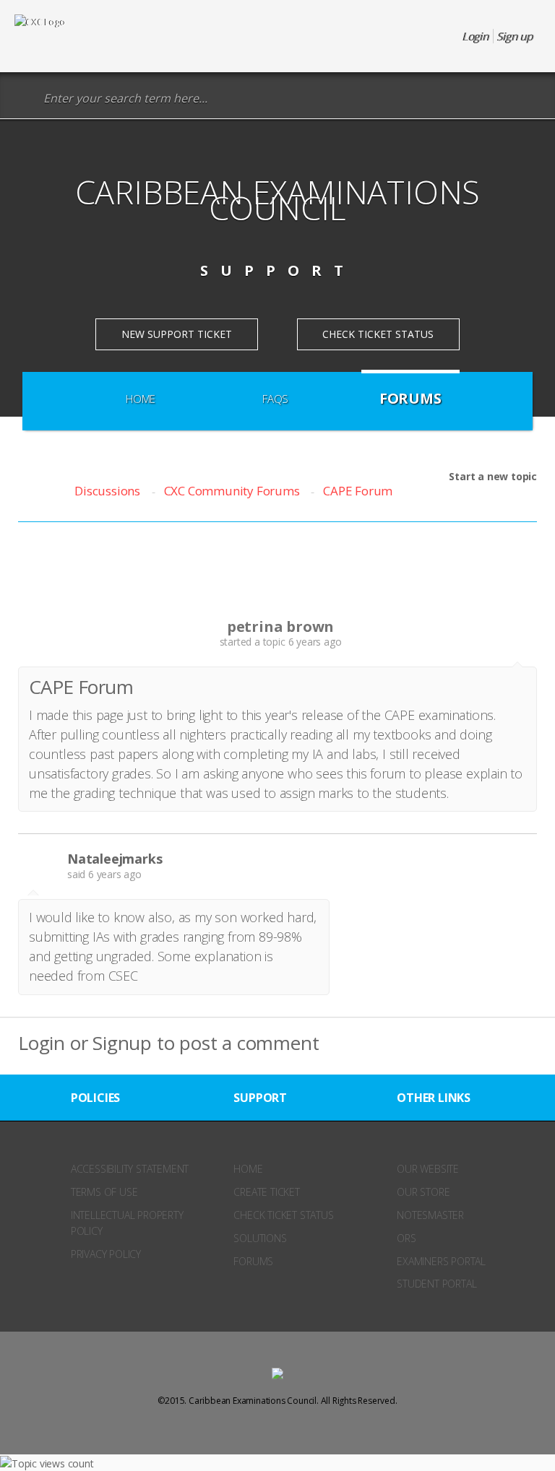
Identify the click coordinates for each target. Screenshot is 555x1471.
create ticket (266, 1192)
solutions (259, 1238)
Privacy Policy (106, 1254)
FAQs (275, 398)
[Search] (24, 98)
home (247, 1169)
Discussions (107, 490)
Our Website (428, 1169)
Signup (122, 1043)
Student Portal (436, 1283)
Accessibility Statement (130, 1169)
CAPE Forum (357, 490)
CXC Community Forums (232, 490)
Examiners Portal (441, 1261)
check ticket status (283, 1215)
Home (140, 398)
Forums (410, 398)
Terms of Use (104, 1192)
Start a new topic (493, 476)
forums (253, 1261)
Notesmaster (430, 1215)
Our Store (423, 1192)
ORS (406, 1238)
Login (41, 1043)
